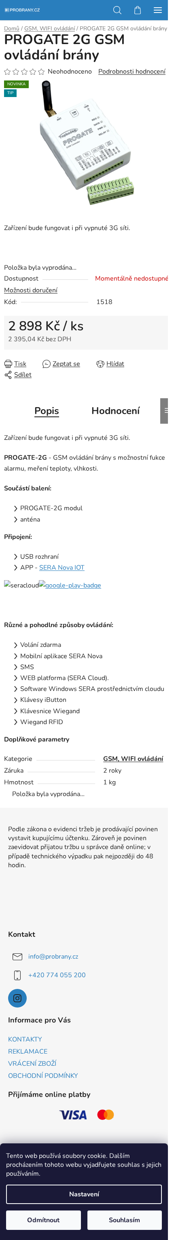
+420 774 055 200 (57, 975)
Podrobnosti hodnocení (132, 71)
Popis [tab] (46, 410)
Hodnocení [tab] (115, 410)
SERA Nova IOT (62, 567)
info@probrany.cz (53, 956)
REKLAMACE (27, 1051)
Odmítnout (43, 1220)
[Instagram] (17, 998)
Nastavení (84, 1194)
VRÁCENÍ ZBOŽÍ (32, 1063)
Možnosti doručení (30, 290)
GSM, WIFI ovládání (133, 758)
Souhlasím (124, 1220)
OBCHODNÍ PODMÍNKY (43, 1075)
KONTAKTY (25, 1039)
